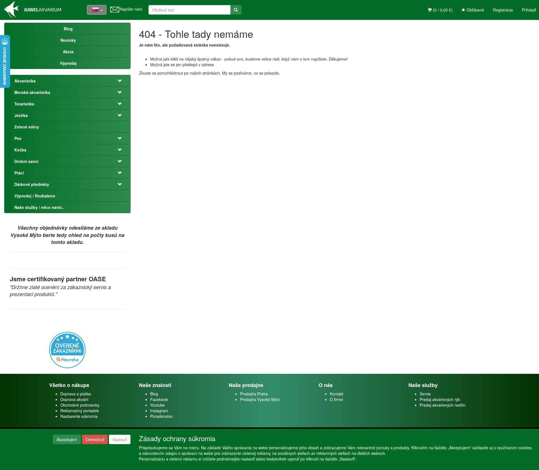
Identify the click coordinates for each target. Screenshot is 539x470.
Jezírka (21, 115)
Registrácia (503, 10)
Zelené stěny (26, 127)
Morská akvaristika (32, 92)
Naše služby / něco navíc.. (39, 207)
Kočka (20, 150)
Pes (17, 138)
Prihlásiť (529, 10)
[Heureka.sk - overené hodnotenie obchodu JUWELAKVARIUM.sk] (67, 349)
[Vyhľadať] (235, 10)
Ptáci (19, 173)
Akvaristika (25, 81)
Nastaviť (120, 439)
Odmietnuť (95, 439)
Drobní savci (26, 161)
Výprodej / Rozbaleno (34, 196)
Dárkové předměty (31, 184)
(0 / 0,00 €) (442, 10)
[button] (116, 80)
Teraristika (24, 104)
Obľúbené (474, 10)
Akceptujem (66, 439)
